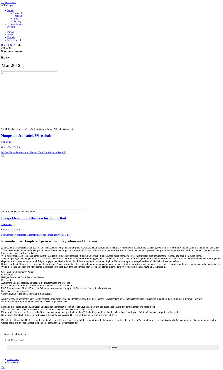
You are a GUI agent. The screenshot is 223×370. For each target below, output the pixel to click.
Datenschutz (13, 359)
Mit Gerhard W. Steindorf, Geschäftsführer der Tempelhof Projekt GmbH (36, 234)
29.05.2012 (6, 142)
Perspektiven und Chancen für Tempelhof (33, 218)
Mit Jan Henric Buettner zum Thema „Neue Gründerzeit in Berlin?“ (33, 152)
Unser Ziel (18, 13)
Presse (10, 34)
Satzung (17, 21)
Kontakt (11, 37)
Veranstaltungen (15, 24)
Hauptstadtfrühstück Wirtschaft (26, 136)
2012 (12, 45)
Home (4, 45)
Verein (10, 10)
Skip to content (8, 2)
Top (3, 367)
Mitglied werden (15, 40)
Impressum (12, 362)
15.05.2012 (6, 224)
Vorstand (17, 16)
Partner (10, 32)
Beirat (16, 18)
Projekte (11, 26)
